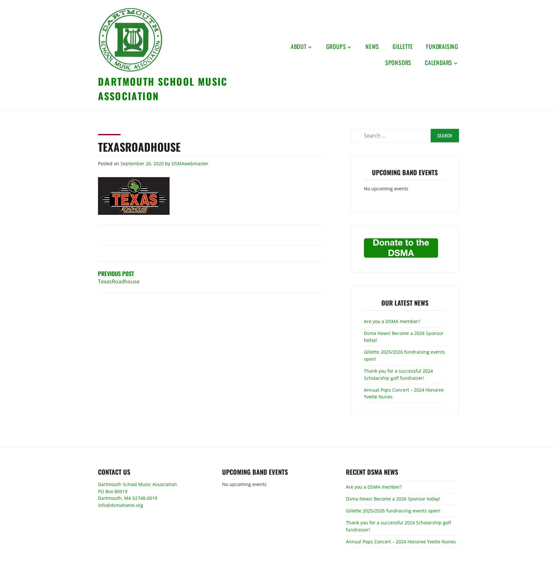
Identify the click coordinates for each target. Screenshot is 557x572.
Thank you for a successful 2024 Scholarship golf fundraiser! (398, 374)
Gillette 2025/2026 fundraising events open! (393, 511)
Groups (336, 46)
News (372, 46)
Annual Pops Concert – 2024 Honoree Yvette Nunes (401, 542)
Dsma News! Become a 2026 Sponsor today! (393, 499)
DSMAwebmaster (190, 163)
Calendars (438, 62)
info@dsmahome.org (120, 505)
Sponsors (398, 62)
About (299, 46)
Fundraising (442, 46)
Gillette (403, 46)
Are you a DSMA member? (392, 321)
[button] (130, 39)
